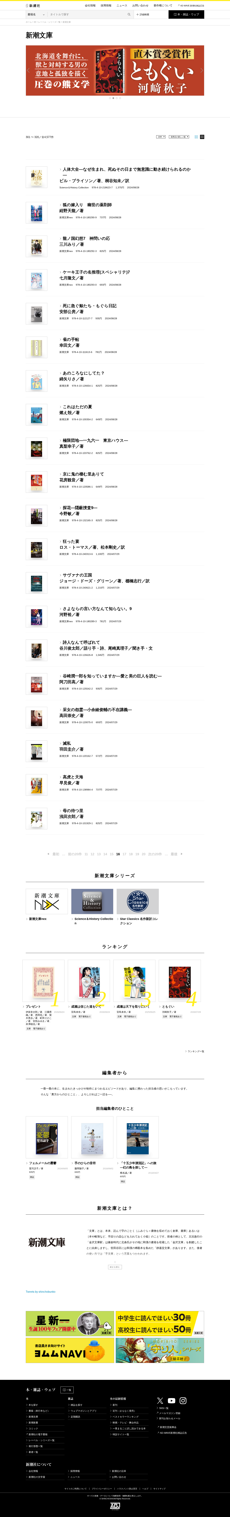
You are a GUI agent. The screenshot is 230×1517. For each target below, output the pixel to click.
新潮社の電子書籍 (38, 1434)
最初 (56, 854)
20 (143, 854)
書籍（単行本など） (39, 1410)
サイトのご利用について (75, 1489)
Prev (28, 70)
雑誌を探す (77, 1405)
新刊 (115, 1405)
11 (86, 854)
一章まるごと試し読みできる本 (129, 1428)
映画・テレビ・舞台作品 (126, 1422)
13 (99, 854)
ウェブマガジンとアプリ (84, 1410)
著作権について (163, 5)
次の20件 (155, 854)
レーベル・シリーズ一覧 (49, 22)
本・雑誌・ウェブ (188, 14)
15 (111, 854)
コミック (33, 1428)
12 (92, 854)
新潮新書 (33, 1422)
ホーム (29, 22)
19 (137, 854)
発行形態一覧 (36, 1446)
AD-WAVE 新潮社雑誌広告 (192, 6)
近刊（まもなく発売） (124, 1410)
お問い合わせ (140, 5)
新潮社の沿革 (119, 1471)
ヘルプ (145, 1489)
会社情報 (90, 5)
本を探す (33, 1405)
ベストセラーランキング (126, 1416)
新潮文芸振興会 (168, 1427)
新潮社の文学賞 (37, 1477)
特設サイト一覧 (121, 1434)
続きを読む (115, 1267)
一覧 (69, 1390)
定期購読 (75, 1416)
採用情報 (106, 5)
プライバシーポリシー (102, 1489)
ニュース (122, 5)
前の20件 (75, 854)
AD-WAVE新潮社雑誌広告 (173, 1433)
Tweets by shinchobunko (40, 1291)
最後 (174, 854)
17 (124, 854)
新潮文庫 (33, 1416)
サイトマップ (159, 1489)
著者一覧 (33, 1452)
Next (201, 70)
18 (131, 854)
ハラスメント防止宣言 (127, 1489)
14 (105, 854)
